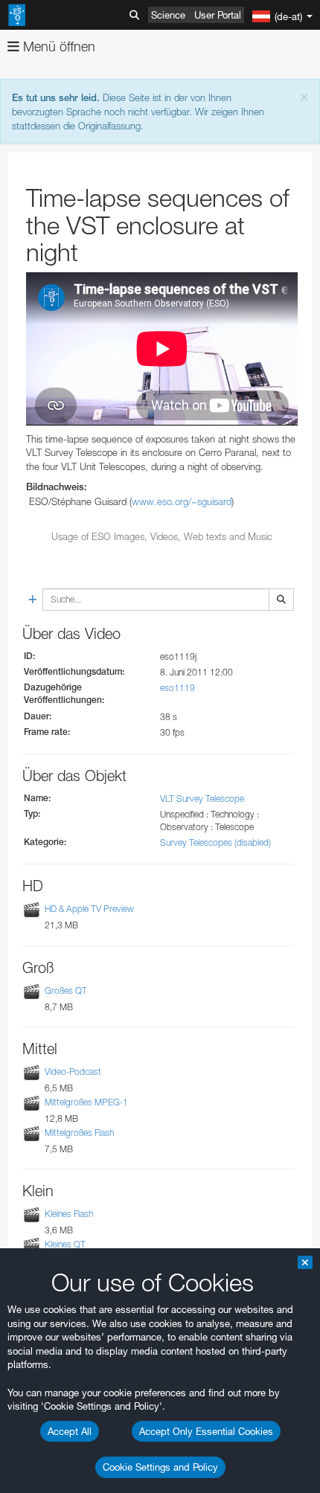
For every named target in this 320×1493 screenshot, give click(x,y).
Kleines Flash (69, 1213)
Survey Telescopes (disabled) (215, 842)
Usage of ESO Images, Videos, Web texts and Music (161, 536)
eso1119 (177, 687)
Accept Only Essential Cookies (206, 1431)
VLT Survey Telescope (202, 798)
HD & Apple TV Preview (89, 908)
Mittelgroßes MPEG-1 (86, 1102)
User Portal (217, 15)
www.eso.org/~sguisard (181, 501)
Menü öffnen (57, 46)
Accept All (70, 1431)
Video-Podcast (73, 1071)
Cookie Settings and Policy (160, 1467)
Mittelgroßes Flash (79, 1132)
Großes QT (66, 990)
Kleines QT (65, 1244)
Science (168, 15)
